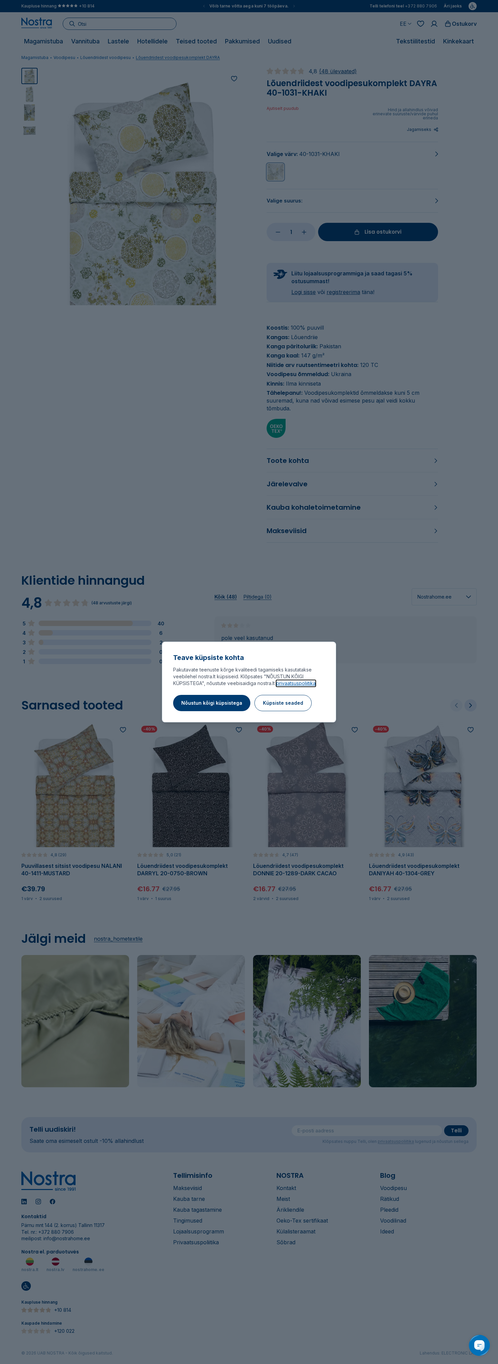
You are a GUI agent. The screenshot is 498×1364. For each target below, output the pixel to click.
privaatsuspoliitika (296, 683)
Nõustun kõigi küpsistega (211, 703)
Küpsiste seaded (283, 703)
